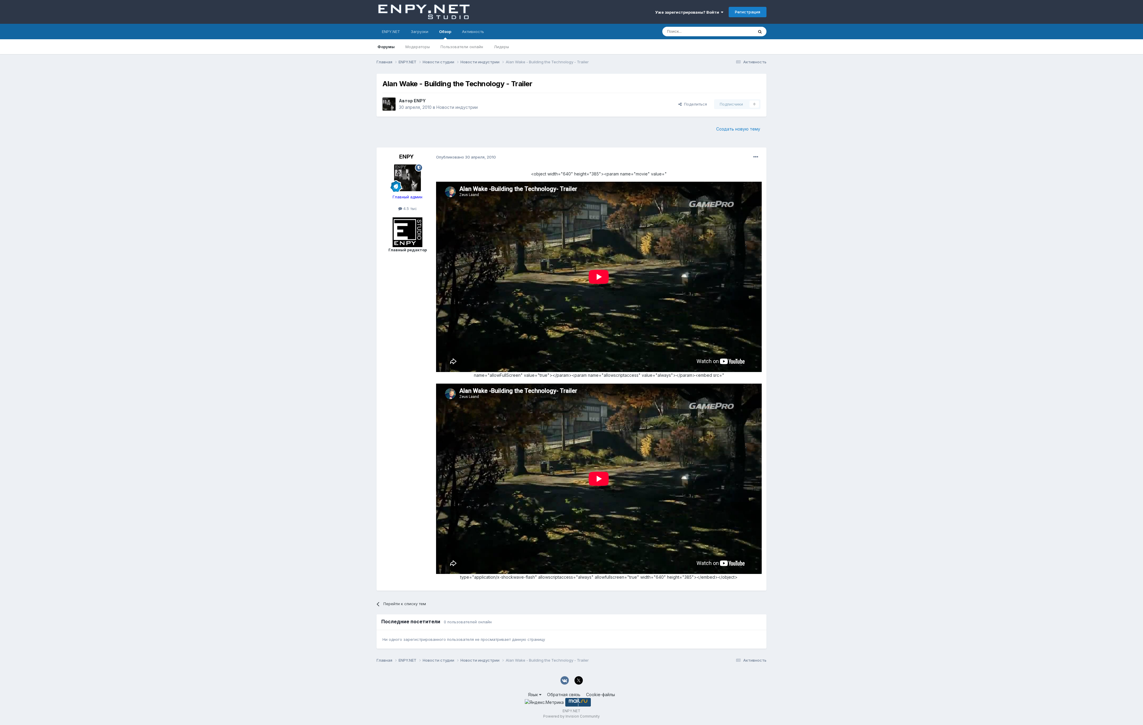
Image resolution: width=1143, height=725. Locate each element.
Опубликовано (466, 157)
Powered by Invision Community (571, 716)
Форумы (386, 46)
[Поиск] (759, 31)
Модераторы (417, 46)
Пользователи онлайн (462, 46)
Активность (473, 31)
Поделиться (694, 104)
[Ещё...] (756, 157)
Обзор (445, 31)
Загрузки (419, 31)
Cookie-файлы (600, 694)
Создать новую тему (738, 128)
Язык (533, 694)
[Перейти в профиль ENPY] (389, 104)
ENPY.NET (391, 31)
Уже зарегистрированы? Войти (688, 12)
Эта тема (737, 31)
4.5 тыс (409, 208)
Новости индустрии (457, 107)
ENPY (420, 100)
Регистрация (747, 12)
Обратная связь (563, 694)
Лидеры (501, 46)
